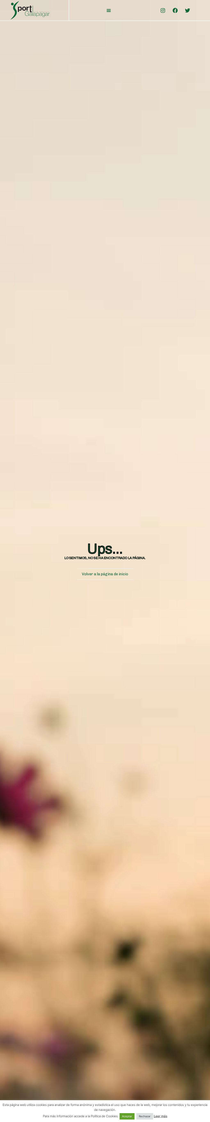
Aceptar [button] (127, 1116)
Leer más (160, 1116)
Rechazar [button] (145, 1116)
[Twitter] (187, 10)
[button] (108, 10)
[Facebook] (175, 10)
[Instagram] (162, 10)
